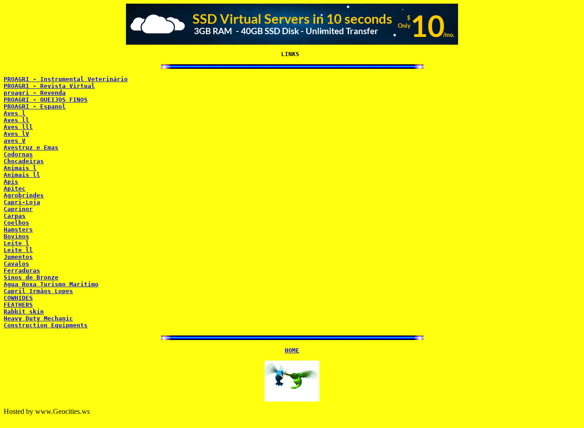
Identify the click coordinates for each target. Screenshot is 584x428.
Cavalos (16, 263)
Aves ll (16, 120)
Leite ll (18, 250)
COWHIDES (18, 297)
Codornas (18, 154)
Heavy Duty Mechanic (38, 318)
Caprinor (18, 209)
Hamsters (18, 229)
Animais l (20, 168)
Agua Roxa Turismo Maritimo (51, 284)
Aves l (15, 113)
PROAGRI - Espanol (35, 106)
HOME (292, 350)
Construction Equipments (46, 325)
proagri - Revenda (35, 92)
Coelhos (16, 222)
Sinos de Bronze (31, 277)
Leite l (16, 243)
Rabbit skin (24, 311)
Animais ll (22, 174)
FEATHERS (18, 304)
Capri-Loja (22, 202)
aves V (15, 140)
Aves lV (16, 133)
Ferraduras (22, 270)
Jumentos (18, 256)
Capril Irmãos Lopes (38, 291)
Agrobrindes (24, 195)
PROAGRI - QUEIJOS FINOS (46, 99)
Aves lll (18, 127)
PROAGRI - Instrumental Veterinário (66, 79)
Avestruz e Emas (31, 147)
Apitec (15, 188)
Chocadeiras (24, 161)
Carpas (15, 215)
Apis (11, 181)
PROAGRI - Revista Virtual (49, 86)
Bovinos (16, 236)
